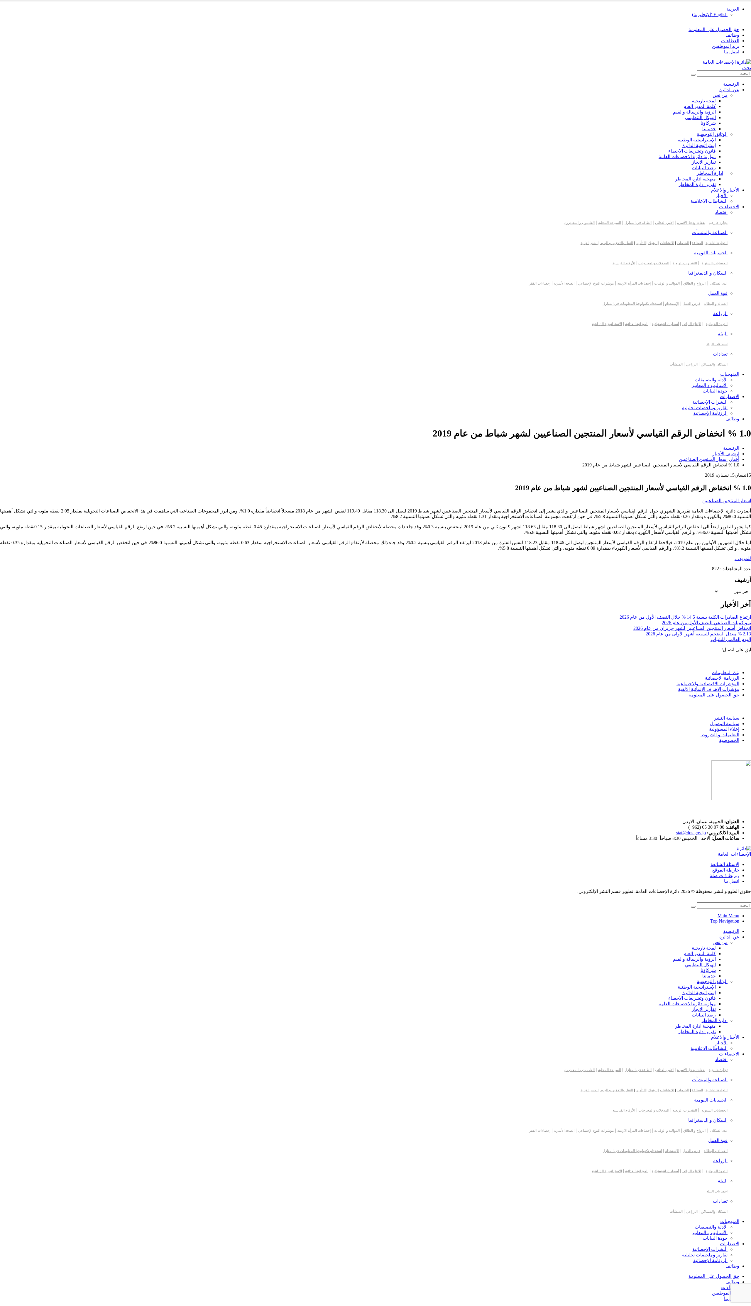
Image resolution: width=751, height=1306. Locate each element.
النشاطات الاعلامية (709, 201)
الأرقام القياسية (624, 263)
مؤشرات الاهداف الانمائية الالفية (708, 689)
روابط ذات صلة (724, 875)
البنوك (652, 243)
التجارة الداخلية (717, 243)
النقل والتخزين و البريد (616, 243)
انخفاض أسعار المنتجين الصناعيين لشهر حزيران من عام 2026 (692, 628)
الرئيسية (731, 84)
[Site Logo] (727, 62)
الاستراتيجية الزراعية (607, 324)
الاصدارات (729, 396)
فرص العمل (691, 304)
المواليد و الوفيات (667, 283)
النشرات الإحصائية (710, 402)
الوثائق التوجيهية (712, 134)
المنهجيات (729, 374)
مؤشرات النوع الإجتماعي (596, 283)
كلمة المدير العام (700, 106)
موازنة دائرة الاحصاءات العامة (687, 156)
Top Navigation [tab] (724, 920)
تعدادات (720, 353)
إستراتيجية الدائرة (699, 145)
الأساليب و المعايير (710, 385)
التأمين (641, 243)
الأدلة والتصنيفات (711, 379)
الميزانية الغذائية (636, 324)
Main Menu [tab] (728, 915)
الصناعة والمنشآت (710, 232)
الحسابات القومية (711, 252)
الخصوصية (729, 740)
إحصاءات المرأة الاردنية (634, 283)
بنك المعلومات (725, 672)
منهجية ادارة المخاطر (695, 178)
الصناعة (697, 243)
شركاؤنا (708, 123)
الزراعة (720, 313)
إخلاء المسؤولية (724, 729)
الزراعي (692, 364)
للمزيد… (743, 558)
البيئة (723, 333)
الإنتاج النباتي (691, 324)
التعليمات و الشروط (720, 734)
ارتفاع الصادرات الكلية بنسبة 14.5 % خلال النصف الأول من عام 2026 (685, 617)
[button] (746, 67)
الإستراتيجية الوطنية (697, 139)
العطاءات (730, 40)
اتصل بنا (731, 51)
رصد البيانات (704, 167)
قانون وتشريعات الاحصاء (692, 150)
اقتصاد (721, 212)
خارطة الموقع (725, 869)
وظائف (732, 35)
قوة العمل (718, 293)
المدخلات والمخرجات (653, 263)
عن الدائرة (729, 89)
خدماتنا (709, 128)
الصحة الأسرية (564, 283)
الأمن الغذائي (664, 223)
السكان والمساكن (714, 364)
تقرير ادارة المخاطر (697, 184)
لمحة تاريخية (704, 100)
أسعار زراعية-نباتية (665, 324)
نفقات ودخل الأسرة (691, 223)
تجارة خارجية (718, 223)
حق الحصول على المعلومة (714, 29)
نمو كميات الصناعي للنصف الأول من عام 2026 (706, 622)
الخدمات (683, 243)
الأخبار (722, 195)
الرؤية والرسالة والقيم (694, 111)
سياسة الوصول (724, 723)
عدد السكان (719, 283)
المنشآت (677, 364)
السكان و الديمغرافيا (708, 272)
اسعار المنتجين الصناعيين (726, 500)
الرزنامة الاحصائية (722, 678)
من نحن (720, 95)
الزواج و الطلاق (694, 283)
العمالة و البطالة (716, 304)
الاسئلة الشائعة (725, 864)
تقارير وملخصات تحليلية (705, 407)
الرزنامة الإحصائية (710, 413)
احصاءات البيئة (717, 344)
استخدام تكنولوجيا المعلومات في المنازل (632, 304)
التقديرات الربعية (685, 263)
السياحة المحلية (609, 223)
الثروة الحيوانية (717, 324)
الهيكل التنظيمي (700, 117)
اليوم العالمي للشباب (731, 639)
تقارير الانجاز (704, 162)
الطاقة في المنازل (638, 223)
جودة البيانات (715, 390)
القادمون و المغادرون (579, 223)
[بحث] (693, 75)
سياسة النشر (726, 717)
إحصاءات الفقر (539, 283)
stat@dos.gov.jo (691, 832)
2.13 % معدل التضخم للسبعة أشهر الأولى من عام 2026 (698, 633)
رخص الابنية (589, 243)
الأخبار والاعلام (725, 189)
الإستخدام (672, 304)
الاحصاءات (729, 206)
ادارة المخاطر (710, 173)
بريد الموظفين (725, 46)
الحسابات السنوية (715, 263)
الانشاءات (667, 243)
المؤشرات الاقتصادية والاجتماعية (707, 683)
